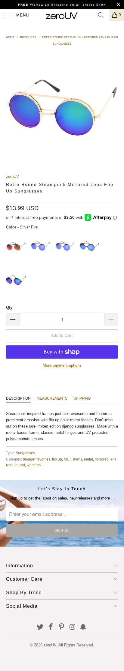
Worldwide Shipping (43, 4)
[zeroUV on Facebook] (50, 627)
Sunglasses (25, 453)
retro (10, 465)
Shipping (82, 398)
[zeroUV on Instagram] (72, 627)
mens (77, 459)
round (20, 465)
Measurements (52, 398)
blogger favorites (36, 459)
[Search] (103, 15)
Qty (9, 307)
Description (18, 398)
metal (88, 459)
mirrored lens (105, 459)
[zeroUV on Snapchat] (83, 627)
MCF (67, 459)
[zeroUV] (62, 15)
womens (34, 465)
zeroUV (12, 176)
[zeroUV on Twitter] (40, 627)
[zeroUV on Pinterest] (61, 627)
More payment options (62, 365)
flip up (57, 459)
